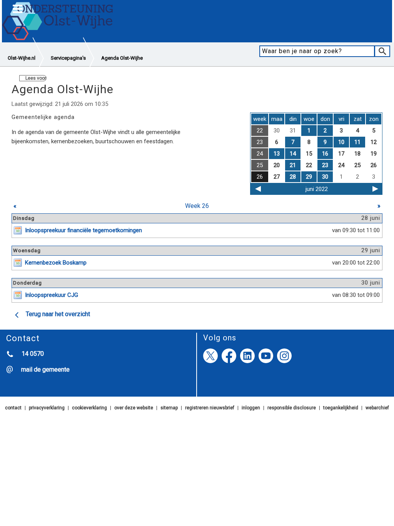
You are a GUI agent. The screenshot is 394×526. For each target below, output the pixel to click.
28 (293, 176)
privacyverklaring (47, 407)
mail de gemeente (45, 369)
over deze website (133, 407)
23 (325, 165)
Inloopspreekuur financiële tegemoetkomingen (83, 230)
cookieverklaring (89, 407)
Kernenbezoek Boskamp (56, 262)
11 (357, 142)
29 (309, 176)
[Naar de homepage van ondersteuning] (58, 39)
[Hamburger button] (18, 9)
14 (293, 153)
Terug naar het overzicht (58, 314)
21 (293, 165)
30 (325, 176)
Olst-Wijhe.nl (21, 58)
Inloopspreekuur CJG (51, 294)
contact (13, 407)
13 (277, 153)
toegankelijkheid (340, 407)
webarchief (377, 407)
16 (325, 153)
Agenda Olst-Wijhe (122, 58)
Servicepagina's (68, 58)
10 (341, 142)
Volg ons (219, 337)
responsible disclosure (291, 407)
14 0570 (33, 353)
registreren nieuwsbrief (209, 407)
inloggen (251, 407)
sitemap (169, 407)
